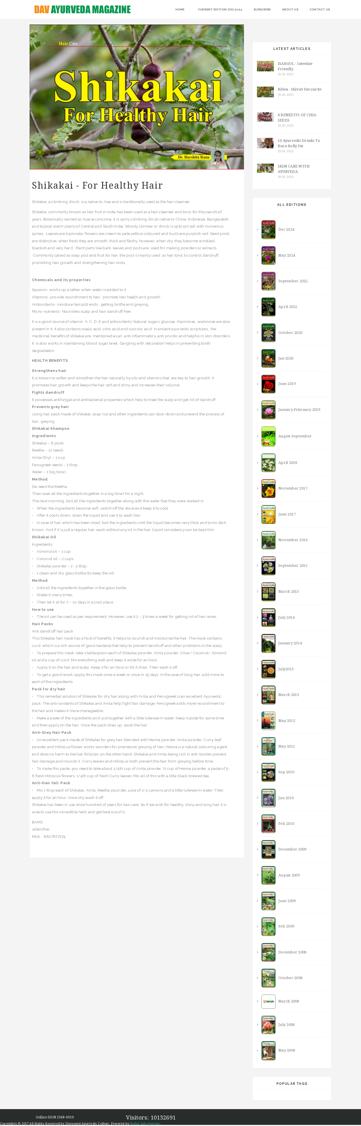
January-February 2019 (298, 409)
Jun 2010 (285, 798)
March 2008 (287, 1001)
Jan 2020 (284, 358)
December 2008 (291, 952)
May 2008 (285, 1050)
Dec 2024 (285, 229)
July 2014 (285, 617)
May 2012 (285, 720)
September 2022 (291, 281)
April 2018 (286, 462)
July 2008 (285, 1025)
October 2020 (289, 332)
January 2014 (289, 643)
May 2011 (285, 746)
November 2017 (291, 488)
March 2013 (287, 695)
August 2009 (288, 875)
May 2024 (285, 255)
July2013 (285, 669)
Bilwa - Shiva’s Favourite (300, 89)
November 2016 (291, 540)
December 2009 (291, 849)
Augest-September (294, 436)
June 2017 (286, 514)
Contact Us (320, 9)
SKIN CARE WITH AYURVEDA (294, 169)
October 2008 (289, 978)
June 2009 (286, 901)
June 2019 (286, 384)
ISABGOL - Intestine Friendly (295, 66)
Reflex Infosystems (145, 1123)
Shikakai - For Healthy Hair (97, 185)
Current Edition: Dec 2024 (220, 9)
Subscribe (262, 9)
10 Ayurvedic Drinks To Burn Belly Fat (299, 143)
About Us (290, 9)
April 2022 (286, 307)
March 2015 (287, 591)
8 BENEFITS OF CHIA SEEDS (297, 117)
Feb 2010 (285, 823)
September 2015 (291, 565)
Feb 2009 (285, 926)
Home (180, 9)
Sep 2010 (285, 772)
